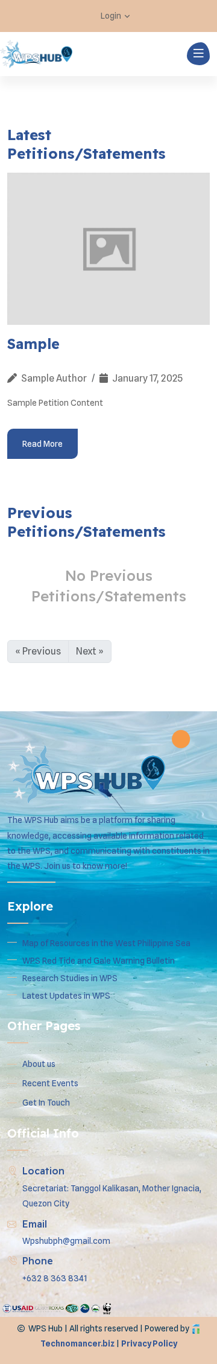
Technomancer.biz (77, 1343)
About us (38, 1064)
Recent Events (50, 1083)
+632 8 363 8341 (54, 1278)
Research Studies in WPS (70, 978)
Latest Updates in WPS (66, 996)
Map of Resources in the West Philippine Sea (106, 943)
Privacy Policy (149, 1343)
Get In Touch (46, 1102)
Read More (42, 444)
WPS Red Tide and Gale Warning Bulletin (98, 960)
